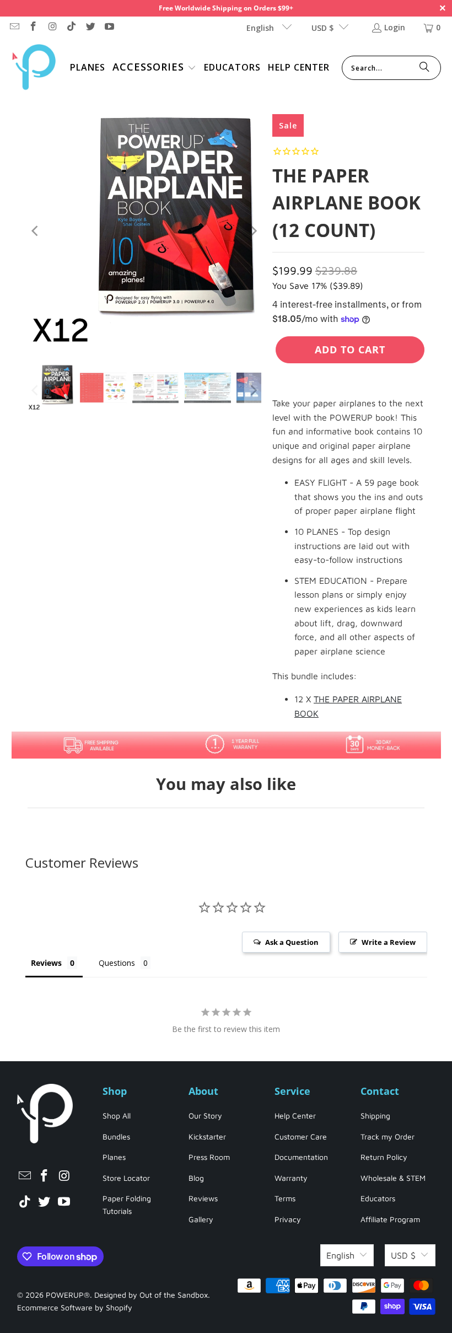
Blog (196, 1177)
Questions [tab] (117, 963)
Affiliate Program (390, 1219)
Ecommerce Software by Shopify (74, 1307)
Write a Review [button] (389, 942)
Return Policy (383, 1157)
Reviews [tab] (46, 963)
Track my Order (387, 1136)
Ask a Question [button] (292, 942)
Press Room (209, 1157)
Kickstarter (207, 1136)
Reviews (203, 1198)
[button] (154, 68)
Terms (285, 1198)
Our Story (205, 1115)
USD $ (322, 28)
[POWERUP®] (34, 68)
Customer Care (301, 1136)
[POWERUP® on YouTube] (109, 27)
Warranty (291, 1177)
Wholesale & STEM (393, 1177)
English (261, 28)
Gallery (201, 1219)
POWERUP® (68, 1294)
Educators (377, 1198)
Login (394, 27)
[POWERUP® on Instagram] (51, 27)
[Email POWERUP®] (13, 27)
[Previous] (36, 231)
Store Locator (126, 1177)
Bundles (116, 1136)
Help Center (295, 1115)
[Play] (144, 231)
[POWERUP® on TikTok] (71, 27)
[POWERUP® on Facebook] (33, 27)
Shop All (117, 1115)
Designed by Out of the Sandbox (151, 1294)
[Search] (424, 68)
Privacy (288, 1219)
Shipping (375, 1115)
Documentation (301, 1157)
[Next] (253, 231)
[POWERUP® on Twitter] (89, 27)
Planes (114, 1157)
